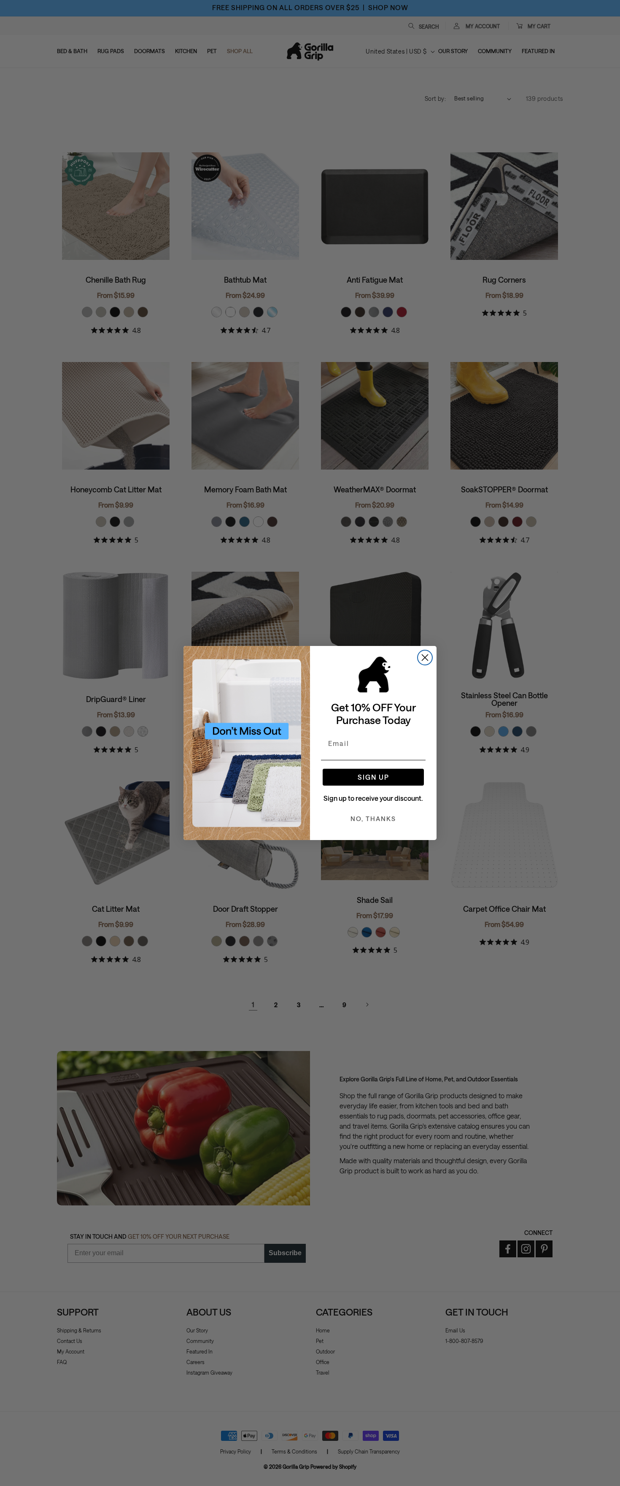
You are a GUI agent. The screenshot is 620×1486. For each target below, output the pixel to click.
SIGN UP (373, 777)
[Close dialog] (425, 657)
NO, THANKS (373, 818)
